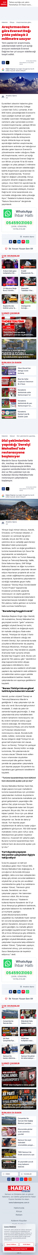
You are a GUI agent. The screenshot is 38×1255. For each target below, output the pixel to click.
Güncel (12, 436)
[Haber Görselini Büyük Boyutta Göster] (19, 83)
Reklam (19, 1215)
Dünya (12, 22)
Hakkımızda (19, 1208)
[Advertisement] (19, 13)
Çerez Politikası (11, 1244)
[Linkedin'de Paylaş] (19, 241)
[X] (13, 1179)
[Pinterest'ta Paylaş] (23, 241)
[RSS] (30, 1179)
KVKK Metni (26, 1244)
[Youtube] (25, 1179)
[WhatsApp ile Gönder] (27, 241)
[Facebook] (9, 1179)
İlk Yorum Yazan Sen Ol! (21, 248)
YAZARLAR (27, 1174)
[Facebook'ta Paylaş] (3, 62)
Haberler (5, 22)
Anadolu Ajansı (11, 97)
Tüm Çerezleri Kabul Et (19, 1249)
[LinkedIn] (21, 1179)
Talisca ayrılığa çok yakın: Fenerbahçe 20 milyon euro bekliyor (20, 3)
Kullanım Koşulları (19, 1221)
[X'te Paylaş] (7, 62)
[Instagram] (17, 1179)
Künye (19, 1211)
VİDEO (7, 1174)
